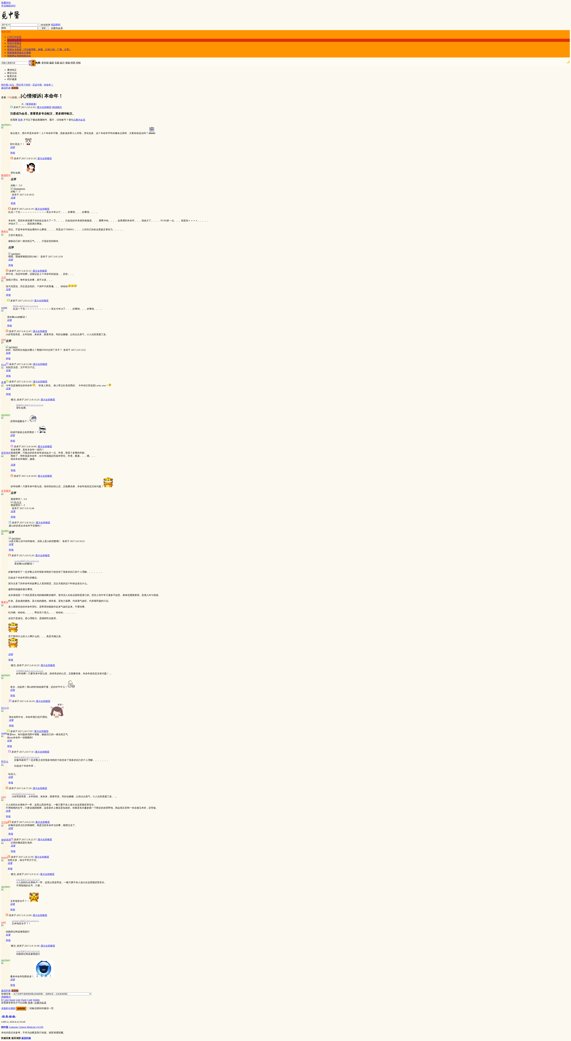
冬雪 (3, 382)
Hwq (3, 364)
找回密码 (55, 24)
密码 (3, 28)
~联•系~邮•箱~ (8, 1016)
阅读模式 (57, 107)
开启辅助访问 (8, 5)
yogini (4, 307)
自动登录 (45, 25)
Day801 (5, 531)
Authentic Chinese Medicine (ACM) (26, 1027)
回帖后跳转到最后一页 (42, 1008)
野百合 (4, 761)
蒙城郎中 (6, 175)
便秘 (67, 62)
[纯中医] (10, 19)
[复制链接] (30, 104)
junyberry (5, 124)
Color (6, 1000)
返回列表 (6, 88)
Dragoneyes (19, 188)
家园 (39, 49)
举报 (12, 153)
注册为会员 (57, 28)
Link (18, 1000)
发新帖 (14, 88)
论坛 (14, 40)
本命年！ (48, 85)
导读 (14, 43)
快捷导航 (6, 31)
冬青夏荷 (6, 491)
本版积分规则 (8, 1008)
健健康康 (6, 840)
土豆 (3, 277)
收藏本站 (6, 2)
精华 (14, 46)
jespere (4, 857)
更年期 (45, 62)
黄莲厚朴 (6, 453)
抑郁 (78, 62)
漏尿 (51, 62)
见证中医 (37, 85)
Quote (24, 1000)
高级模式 (6, 997)
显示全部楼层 (44, 107)
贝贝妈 (4, 822)
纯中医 (4, 85)
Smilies (36, 1000)
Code (29, 1000)
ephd (3, 339)
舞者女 (4, 231)
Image (12, 1000)
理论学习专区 (23, 85)
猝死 (73, 62)
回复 (12, 147)
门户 (14, 37)
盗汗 (62, 62)
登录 (20, 119)
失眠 (57, 62)
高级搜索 (19, 52)
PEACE (17, 502)
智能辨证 (19, 55)
